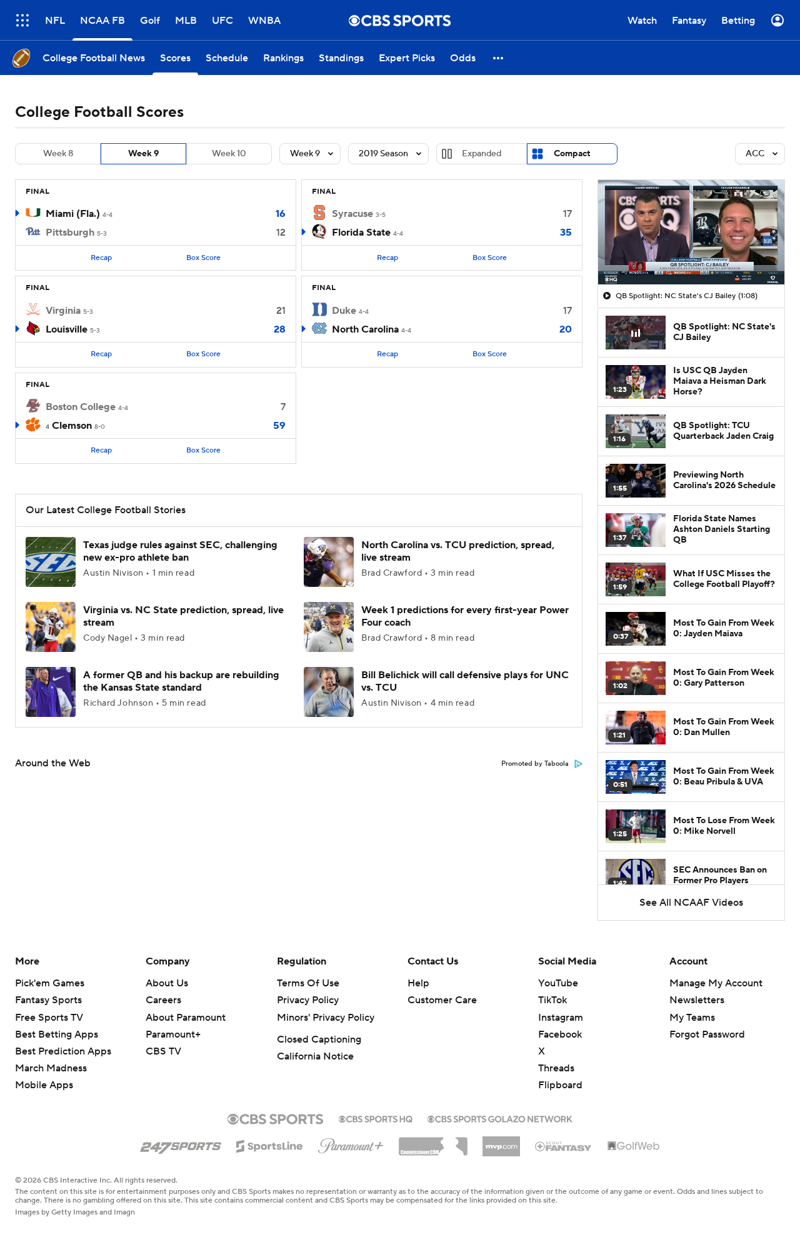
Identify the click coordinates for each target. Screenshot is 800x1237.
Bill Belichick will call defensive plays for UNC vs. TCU (465, 681)
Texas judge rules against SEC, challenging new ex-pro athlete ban (180, 551)
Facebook (560, 1034)
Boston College (81, 407)
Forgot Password (707, 1034)
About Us (167, 983)
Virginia (63, 311)
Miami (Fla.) (73, 214)
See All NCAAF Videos (691, 902)
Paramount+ (173, 1034)
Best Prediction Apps (63, 1051)
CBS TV (163, 1051)
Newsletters (696, 1000)
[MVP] (501, 1141)
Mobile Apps (44, 1085)
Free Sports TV (49, 1017)
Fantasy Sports (48, 1000)
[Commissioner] (433, 1142)
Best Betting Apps (56, 1034)
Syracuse (352, 214)
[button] (23, 20)
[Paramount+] (351, 1143)
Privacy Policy (308, 1000)
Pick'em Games (49, 983)
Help (418, 983)
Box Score (203, 258)
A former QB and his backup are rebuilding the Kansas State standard (181, 681)
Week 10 (229, 153)
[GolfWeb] (634, 1146)
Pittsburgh (70, 233)
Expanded (481, 153)
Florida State (361, 233)
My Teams (692, 1017)
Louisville (67, 329)
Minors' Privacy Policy (325, 1017)
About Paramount (186, 1017)
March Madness (51, 1068)
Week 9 (143, 153)
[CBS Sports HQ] (375, 1117)
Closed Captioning (319, 1039)
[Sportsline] (269, 1144)
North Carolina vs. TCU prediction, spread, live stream (457, 551)
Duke (344, 311)
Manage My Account (715, 983)
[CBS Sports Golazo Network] (500, 1117)
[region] (691, 232)
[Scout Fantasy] (563, 1145)
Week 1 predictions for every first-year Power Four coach (465, 616)
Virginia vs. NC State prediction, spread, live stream (183, 616)
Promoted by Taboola (535, 763)
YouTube (558, 983)
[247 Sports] (180, 1144)
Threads (556, 1068)
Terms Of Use (308, 983)
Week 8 (58, 153)
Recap (101, 258)
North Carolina (365, 329)
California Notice (315, 1056)
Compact (572, 153)
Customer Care (442, 1000)
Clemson (72, 426)
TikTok (552, 1000)
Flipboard (560, 1085)
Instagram (560, 1017)
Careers (163, 1000)
